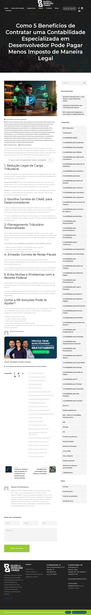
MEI (64, 422)
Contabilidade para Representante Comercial (71, 343)
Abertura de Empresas (31, 571)
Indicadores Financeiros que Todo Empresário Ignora (72, 106)
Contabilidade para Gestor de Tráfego (73, 267)
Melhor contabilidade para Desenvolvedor (39, 429)
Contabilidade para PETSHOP (73, 318)
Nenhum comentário (25, 145)
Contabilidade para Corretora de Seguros (74, 203)
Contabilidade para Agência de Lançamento (73, 158)
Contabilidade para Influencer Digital (73, 274)
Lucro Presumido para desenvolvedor (23, 134)
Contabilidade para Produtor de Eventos (73, 324)
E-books (49, 8)
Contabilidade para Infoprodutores (69, 281)
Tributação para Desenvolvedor (25, 142)
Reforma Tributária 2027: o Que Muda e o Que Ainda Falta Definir (73, 99)
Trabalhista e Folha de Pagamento (34, 574)
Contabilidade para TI (70, 379)
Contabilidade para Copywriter (73, 197)
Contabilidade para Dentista (72, 216)
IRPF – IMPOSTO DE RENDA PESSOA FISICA (72, 416)
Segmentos (31, 8)
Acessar (65, 486)
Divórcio (65, 405)
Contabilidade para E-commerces (70, 243)
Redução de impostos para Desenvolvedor (39, 445)
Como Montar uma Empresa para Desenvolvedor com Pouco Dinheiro (26, 366)
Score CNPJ (67, 451)
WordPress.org (68, 501)
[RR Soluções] (45, 3)
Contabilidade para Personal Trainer (72, 312)
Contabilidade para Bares (71, 176)
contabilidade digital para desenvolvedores (16, 128)
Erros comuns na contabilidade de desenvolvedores (41, 414)
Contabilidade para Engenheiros (74, 249)
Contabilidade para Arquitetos (73, 171)
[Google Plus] (23, 374)
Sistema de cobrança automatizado (70, 467)
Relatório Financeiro (70, 446)
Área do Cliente (69, 8)
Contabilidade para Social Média (74, 362)
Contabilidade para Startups (72, 367)
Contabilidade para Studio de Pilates (73, 373)
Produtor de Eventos (70, 436)
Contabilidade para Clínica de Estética (73, 182)
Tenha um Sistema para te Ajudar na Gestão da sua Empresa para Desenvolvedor (21, 473)
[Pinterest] (19, 376)
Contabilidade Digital (70, 138)
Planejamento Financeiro (32, 576)
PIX (64, 432)
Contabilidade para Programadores (69, 331)
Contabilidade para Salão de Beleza (72, 357)
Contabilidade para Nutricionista (74, 306)
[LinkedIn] (15, 376)
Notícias (65, 427)
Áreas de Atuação (17, 8)
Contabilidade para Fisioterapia (73, 254)
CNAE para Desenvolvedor (20, 124)
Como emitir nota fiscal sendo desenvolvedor (39, 391)
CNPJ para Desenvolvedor (35, 124)
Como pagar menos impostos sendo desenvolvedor (34, 126)
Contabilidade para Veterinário (73, 389)
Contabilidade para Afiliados (72, 152)
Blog (56, 8)
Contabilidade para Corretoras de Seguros (73, 210)
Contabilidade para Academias (73, 142)
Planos (40, 8)
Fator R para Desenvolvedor (38, 132)
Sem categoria (68, 456)
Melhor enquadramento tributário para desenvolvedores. (29, 136)
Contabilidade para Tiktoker (72, 384)
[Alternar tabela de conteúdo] (49, 160)
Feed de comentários (70, 496)
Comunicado (67, 133)
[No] (89, 612)
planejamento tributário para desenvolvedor (39, 438)
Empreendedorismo (69, 410)
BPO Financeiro (68, 128)
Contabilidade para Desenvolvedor (39, 128)
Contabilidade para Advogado (73, 147)
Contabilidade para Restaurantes (69, 350)
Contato (8, 10)
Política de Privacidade (79, 612)
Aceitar (68, 612)
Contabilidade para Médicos (72, 294)
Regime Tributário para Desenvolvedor (32, 140)
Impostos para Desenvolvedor (36, 421)
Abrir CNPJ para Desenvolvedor (14, 122)
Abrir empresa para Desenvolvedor (33, 122)
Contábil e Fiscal (30, 569)
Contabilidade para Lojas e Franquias (72, 288)
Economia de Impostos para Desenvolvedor (36, 130)
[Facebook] (14, 374)
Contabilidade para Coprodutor (73, 192)
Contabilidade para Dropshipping (69, 236)
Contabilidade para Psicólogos (73, 336)
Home (6, 8)
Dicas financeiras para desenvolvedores (38, 406)
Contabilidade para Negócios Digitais (72, 300)
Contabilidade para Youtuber (72, 401)
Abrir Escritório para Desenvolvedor (37, 380)
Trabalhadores (68, 472)
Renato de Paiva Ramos (17, 331)
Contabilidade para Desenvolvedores (16, 119)
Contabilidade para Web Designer (71, 395)
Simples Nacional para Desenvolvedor (38, 452)
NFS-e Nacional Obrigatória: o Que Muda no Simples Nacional (73, 113)
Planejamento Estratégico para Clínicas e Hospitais (40, 471)
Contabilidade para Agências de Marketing (74, 165)
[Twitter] (18, 374)
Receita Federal (68, 441)
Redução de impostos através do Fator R (32, 138)
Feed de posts (68, 491)
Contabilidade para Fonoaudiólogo (69, 260)
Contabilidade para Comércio (73, 188)
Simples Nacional (68, 461)
